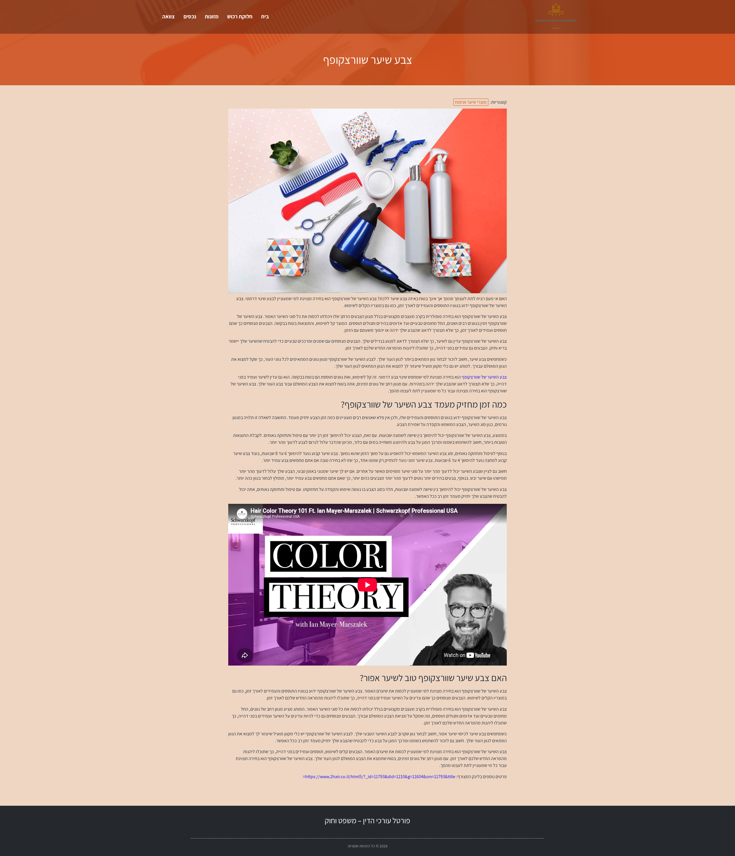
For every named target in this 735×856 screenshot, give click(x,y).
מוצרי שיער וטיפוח (471, 102)
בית (265, 16)
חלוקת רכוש (239, 16)
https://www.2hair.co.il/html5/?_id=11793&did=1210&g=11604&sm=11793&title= (379, 777)
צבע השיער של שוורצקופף (484, 377)
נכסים (189, 16)
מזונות (211, 16)
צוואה (168, 16)
